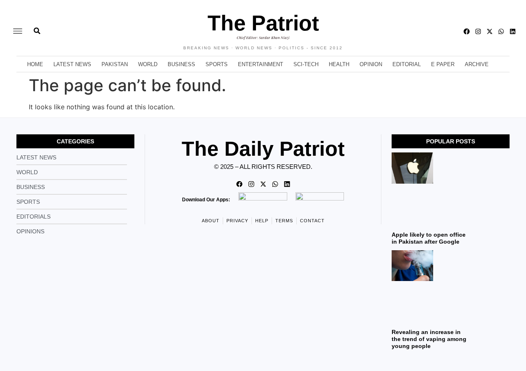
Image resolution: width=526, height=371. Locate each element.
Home (35, 64)
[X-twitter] (490, 31)
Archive (477, 64)
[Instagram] (478, 31)
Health (339, 64)
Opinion (371, 64)
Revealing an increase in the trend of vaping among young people (429, 339)
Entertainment (260, 64)
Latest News (72, 64)
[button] (17, 31)
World (147, 64)
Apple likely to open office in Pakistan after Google (429, 238)
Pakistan (115, 64)
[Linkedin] (513, 31)
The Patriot (263, 23)
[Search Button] (37, 26)
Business (181, 64)
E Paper (442, 64)
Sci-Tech (305, 64)
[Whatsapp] (501, 31)
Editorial (406, 64)
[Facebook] (467, 31)
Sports (216, 64)
